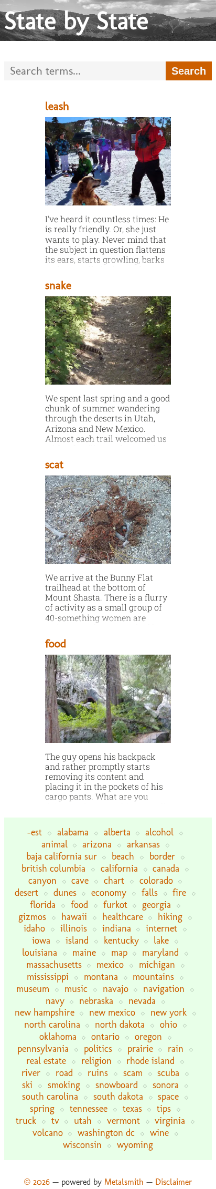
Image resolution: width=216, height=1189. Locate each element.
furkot (115, 904)
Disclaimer (173, 1182)
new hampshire (44, 1012)
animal (54, 844)
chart (114, 880)
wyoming (135, 1144)
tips (164, 1108)
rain (175, 1048)
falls (150, 892)
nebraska (96, 1000)
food (55, 643)
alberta (117, 832)
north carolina (52, 1024)
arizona (97, 844)
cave (80, 880)
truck (26, 1120)
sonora (166, 1084)
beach (123, 856)
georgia (156, 904)
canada (166, 868)
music (76, 988)
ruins (98, 1072)
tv (55, 1120)
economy (108, 892)
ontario (105, 1036)
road (64, 1072)
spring (42, 1108)
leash (57, 106)
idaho (34, 928)
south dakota (118, 1096)
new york (168, 1012)
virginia (170, 1120)
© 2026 (37, 1182)
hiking (170, 916)
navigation (164, 988)
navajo (115, 988)
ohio (168, 1024)
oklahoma (58, 1036)
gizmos (32, 916)
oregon (148, 1036)
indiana (116, 928)
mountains (153, 976)
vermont (123, 1120)
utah (83, 1120)
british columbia (53, 868)
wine (159, 1132)
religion (96, 1060)
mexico (110, 964)
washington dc (106, 1132)
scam (133, 1072)
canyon (42, 880)
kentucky (121, 940)
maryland (160, 952)
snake (58, 285)
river (30, 1072)
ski (27, 1084)
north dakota (120, 1024)
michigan (157, 964)
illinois (73, 928)
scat (54, 464)
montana (101, 976)
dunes (65, 892)
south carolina (50, 1096)
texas (132, 1108)
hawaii (74, 916)
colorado (156, 880)
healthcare (122, 916)
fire (179, 892)
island (77, 940)
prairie (140, 1048)
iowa (41, 940)
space (168, 1096)
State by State (76, 20)
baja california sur (61, 856)
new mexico (112, 1012)
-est (34, 832)
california (119, 868)
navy (55, 1000)
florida (43, 904)
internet (161, 928)
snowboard (116, 1084)
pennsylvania (43, 1048)
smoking (64, 1084)
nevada (142, 1000)
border (162, 856)
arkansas (143, 844)
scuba (168, 1072)
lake (161, 940)
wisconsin (82, 1144)
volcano (48, 1132)
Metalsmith (124, 1182)
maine (84, 952)
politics (98, 1048)
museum (32, 988)
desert (26, 892)
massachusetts (54, 964)
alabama (73, 832)
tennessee (88, 1108)
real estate (46, 1060)
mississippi (48, 976)
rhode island (150, 1060)
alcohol (159, 832)
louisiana (39, 952)
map (119, 952)
